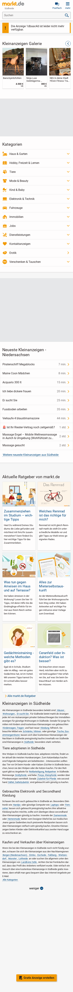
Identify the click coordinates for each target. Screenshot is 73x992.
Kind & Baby (17, 190)
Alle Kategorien (10, 879)
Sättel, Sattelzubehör (18, 782)
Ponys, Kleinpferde (47, 775)
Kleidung (45, 728)
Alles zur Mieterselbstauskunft (51, 586)
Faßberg (52, 855)
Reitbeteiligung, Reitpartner (42, 771)
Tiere (12, 172)
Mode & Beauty (18, 181)
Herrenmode (14, 819)
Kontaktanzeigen (19, 244)
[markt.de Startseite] (13, 3)
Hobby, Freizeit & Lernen (24, 163)
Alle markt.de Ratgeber (21, 696)
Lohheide (23, 858)
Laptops (55, 804)
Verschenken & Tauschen (25, 262)
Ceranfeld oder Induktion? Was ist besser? (52, 657)
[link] (13, 68)
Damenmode (60, 815)
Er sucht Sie (23, 713)
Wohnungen (9, 713)
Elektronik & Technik (22, 199)
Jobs (12, 226)
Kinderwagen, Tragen (13, 728)
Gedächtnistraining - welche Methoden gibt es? (19, 657)
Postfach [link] (57, 8)
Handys (17, 804)
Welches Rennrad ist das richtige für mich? (52, 515)
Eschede (41, 855)
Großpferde (21, 775)
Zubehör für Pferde (46, 778)
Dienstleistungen (19, 235)
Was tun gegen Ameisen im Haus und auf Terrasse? (17, 586)
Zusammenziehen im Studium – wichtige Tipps (18, 515)
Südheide (29, 742)
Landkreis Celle (29, 862)
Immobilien (16, 217)
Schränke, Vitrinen (32, 731)
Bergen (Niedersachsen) (15, 855)
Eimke (32, 855)
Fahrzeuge (16, 208)
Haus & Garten (18, 154)
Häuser (60, 710)
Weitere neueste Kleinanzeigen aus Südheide (30, 454)
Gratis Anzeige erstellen (39, 977)
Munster (12, 858)
